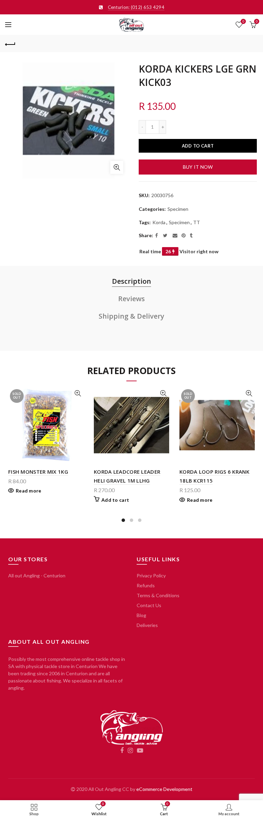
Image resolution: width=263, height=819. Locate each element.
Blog (141, 615)
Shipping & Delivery (131, 316)
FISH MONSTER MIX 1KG (38, 471)
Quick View (78, 393)
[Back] (10, 43)
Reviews (131, 298)
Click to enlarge (116, 167)
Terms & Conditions (158, 595)
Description (131, 281)
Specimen (177, 209)
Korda (158, 222)
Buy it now (198, 167)
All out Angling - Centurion (36, 575)
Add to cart (198, 146)
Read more (28, 491)
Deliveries (147, 625)
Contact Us (149, 605)
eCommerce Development (164, 789)
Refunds (146, 585)
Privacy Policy (151, 575)
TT (196, 222)
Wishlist (243, 21)
